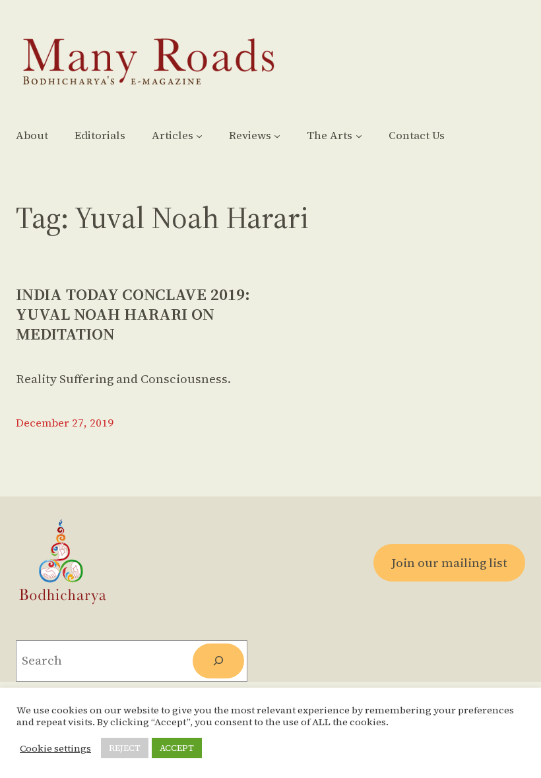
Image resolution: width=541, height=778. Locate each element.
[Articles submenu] (199, 136)
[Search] (218, 660)
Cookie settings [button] (55, 748)
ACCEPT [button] (177, 748)
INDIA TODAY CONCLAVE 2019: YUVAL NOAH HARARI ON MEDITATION (133, 314)
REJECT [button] (125, 748)
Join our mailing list (449, 562)
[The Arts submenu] (359, 136)
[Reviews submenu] (277, 136)
